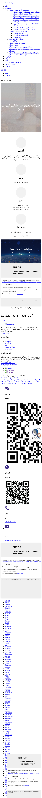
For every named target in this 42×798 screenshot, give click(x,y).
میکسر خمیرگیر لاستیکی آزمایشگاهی (19, 381)
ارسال (3, 320)
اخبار (6, 60)
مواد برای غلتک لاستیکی (17, 43)
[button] (21, 254)
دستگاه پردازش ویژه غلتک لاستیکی (20, 47)
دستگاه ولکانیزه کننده (16, 39)
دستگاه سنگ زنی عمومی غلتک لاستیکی (26, 16)
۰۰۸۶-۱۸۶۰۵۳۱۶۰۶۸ (8, 363)
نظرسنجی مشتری (15, 62)
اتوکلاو (15, 41)
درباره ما (8, 56)
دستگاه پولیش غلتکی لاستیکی (23, 27)
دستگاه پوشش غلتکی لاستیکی (23, 14)
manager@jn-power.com (9, 364)
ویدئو (6, 58)
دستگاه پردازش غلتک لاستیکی (19, 10)
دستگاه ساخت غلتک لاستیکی (10, 383)
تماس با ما (8, 66)
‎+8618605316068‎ (10, 522)
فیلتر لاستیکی (17, 37)
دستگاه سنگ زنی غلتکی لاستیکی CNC (26, 18)
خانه (6, 6)
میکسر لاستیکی (18, 33)
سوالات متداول (10, 64)
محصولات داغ (14, 377)
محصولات (8, 8)
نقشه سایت (5, 377)
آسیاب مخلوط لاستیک (20, 35)
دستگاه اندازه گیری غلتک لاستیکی (24, 29)
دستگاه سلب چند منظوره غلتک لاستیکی (26, 12)
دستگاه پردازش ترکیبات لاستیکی (20, 31)
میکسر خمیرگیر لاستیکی (21, 379)
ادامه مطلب (5, 333)
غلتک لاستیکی (13, 45)
